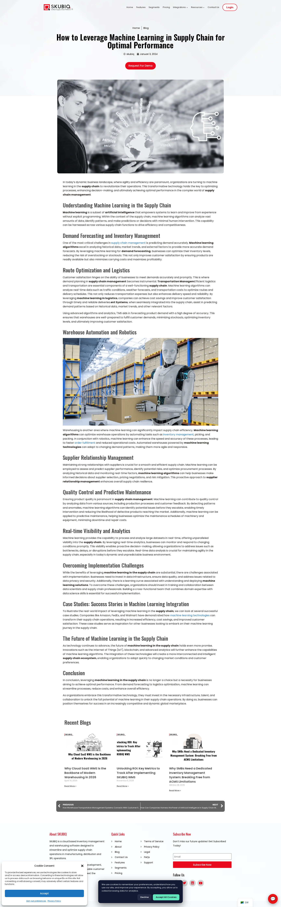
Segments (154, 7)
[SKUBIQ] (58, 7)
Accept (44, 893)
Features (141, 7)
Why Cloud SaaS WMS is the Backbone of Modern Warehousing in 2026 (85, 772)
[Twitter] (184, 883)
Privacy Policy (54, 901)
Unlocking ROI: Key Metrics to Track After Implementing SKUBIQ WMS (138, 772)
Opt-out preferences (36, 901)
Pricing (166, 7)
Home (130, 7)
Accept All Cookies (166, 897)
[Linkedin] (192, 883)
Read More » (70, 786)
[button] (82, 865)
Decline (144, 897)
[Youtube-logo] (200, 883)
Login (229, 7)
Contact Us (213, 7)
